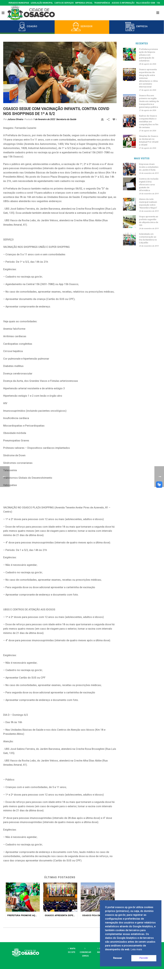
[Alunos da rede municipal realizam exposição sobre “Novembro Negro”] (129, 204)
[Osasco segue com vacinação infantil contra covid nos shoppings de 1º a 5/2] (60, 72)
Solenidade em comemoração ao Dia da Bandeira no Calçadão (148, 238)
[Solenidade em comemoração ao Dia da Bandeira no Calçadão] (129, 239)
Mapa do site (71, 950)
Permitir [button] (143, 958)
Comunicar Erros (85, 954)
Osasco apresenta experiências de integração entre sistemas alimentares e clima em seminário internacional (61, 915)
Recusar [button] (117, 958)
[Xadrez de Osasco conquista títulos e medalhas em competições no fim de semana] (129, 120)
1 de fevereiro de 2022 (44, 119)
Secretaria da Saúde (66, 119)
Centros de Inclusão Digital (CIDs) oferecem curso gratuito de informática (148, 185)
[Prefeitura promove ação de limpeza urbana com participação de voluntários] (23, 897)
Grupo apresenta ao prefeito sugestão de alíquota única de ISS (148, 220)
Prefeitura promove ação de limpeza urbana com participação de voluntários (23, 915)
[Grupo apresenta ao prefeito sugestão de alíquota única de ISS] (129, 221)
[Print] (102, 119)
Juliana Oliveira (15, 119)
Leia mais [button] (136, 949)
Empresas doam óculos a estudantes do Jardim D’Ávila (148, 167)
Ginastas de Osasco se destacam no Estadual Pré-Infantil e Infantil (148, 140)
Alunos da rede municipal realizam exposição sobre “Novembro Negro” (148, 203)
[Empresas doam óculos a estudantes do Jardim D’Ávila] (129, 169)
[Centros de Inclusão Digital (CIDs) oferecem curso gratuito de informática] (129, 183)
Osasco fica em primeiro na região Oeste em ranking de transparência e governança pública (98, 915)
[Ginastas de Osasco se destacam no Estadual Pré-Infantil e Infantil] (129, 141)
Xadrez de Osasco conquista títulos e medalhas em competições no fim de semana (148, 122)
